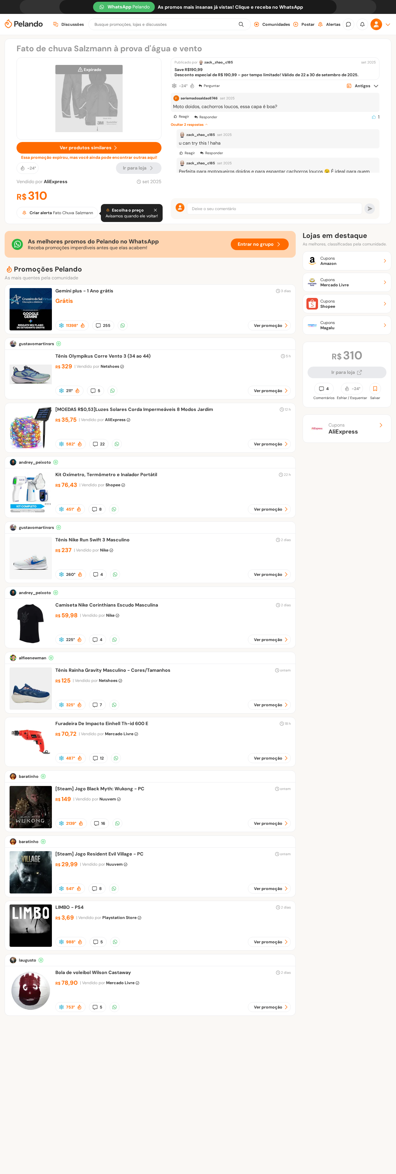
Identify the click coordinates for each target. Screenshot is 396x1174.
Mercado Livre (119, 733)
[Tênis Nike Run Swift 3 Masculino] (31, 578)
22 (102, 444)
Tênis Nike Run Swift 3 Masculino (92, 540)
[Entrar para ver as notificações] (362, 24)
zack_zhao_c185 (218, 62)
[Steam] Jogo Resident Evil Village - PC (99, 854)
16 (103, 823)
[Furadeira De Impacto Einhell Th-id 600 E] (31, 761)
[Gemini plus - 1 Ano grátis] (31, 329)
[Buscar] (241, 24)
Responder (208, 117)
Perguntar (212, 85)
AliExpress (56, 182)
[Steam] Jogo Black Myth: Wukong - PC (99, 789)
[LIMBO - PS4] (31, 945)
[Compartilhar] (123, 325)
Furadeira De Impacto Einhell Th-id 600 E (101, 723)
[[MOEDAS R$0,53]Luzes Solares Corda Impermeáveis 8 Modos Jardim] (31, 447)
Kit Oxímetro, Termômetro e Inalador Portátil (106, 475)
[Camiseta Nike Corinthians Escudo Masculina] (31, 643)
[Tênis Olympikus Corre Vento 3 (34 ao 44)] (31, 394)
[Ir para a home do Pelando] (24, 24)
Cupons (343, 428)
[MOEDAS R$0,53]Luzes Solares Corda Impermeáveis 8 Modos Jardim (134, 409)
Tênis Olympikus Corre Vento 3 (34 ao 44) (102, 356)
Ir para (134, 168)
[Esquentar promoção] (192, 85)
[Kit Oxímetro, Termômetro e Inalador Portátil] (31, 512)
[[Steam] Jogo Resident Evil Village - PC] (31, 892)
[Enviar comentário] (369, 208)
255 (106, 325)
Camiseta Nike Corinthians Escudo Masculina (106, 605)
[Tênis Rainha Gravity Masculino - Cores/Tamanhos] (31, 708)
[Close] (155, 210)
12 (102, 758)
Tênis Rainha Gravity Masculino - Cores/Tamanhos (112, 670)
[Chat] (348, 24)
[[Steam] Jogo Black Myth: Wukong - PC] (31, 827)
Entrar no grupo (256, 244)
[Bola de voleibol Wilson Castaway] (31, 1010)
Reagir (184, 116)
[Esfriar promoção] (174, 85)
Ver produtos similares (86, 148)
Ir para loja (343, 372)
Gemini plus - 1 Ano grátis (84, 291)
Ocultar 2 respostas (187, 124)
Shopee (113, 484)
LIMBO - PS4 (69, 907)
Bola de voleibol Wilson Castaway (93, 972)
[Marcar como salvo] (375, 388)
